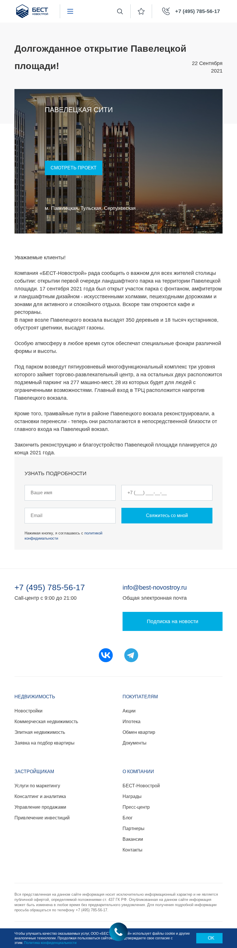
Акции (129, 710)
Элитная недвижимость (39, 732)
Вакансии (133, 839)
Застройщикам (34, 771)
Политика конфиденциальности (50, 943)
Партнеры (134, 828)
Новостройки (28, 710)
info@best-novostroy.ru (155, 587)
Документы (135, 742)
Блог (128, 817)
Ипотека (131, 721)
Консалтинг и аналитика (40, 796)
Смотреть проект (74, 167)
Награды (132, 796)
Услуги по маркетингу (37, 785)
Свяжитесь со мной (167, 515)
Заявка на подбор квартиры (44, 742)
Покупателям (140, 696)
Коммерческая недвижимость (46, 721)
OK (211, 938)
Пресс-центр (136, 807)
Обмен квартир (139, 732)
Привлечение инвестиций (42, 817)
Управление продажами (40, 807)
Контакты (132, 849)
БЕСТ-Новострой (141, 785)
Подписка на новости (172, 621)
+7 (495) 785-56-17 (49, 587)
